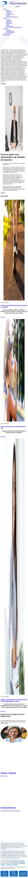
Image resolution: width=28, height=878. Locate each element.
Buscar (17, 6)
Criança (8, 15)
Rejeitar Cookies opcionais (13, 873)
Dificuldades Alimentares (12, 16)
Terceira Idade (9, 26)
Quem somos (6, 35)
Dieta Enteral (9, 23)
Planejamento (9, 11)
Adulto (5, 18)
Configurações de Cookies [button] (18, 862)
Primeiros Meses (10, 14)
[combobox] (7, 6)
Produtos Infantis (10, 31)
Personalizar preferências (23, 873)
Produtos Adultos (10, 32)
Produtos (5, 28)
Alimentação (9, 20)
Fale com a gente (7, 33)
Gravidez (8, 13)
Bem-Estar (8, 22)
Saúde (7, 24)
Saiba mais (3, 317)
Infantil (5, 9)
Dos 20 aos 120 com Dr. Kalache (13, 27)
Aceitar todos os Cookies (4, 873)
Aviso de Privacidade (12, 864)
